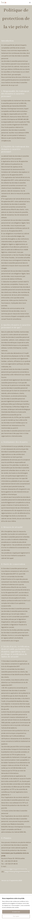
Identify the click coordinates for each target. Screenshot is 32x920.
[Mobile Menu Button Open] (30, 2)
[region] (16, 908)
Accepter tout (16, 911)
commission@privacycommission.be (14, 869)
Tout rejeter (16, 916)
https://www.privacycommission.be (17, 872)
